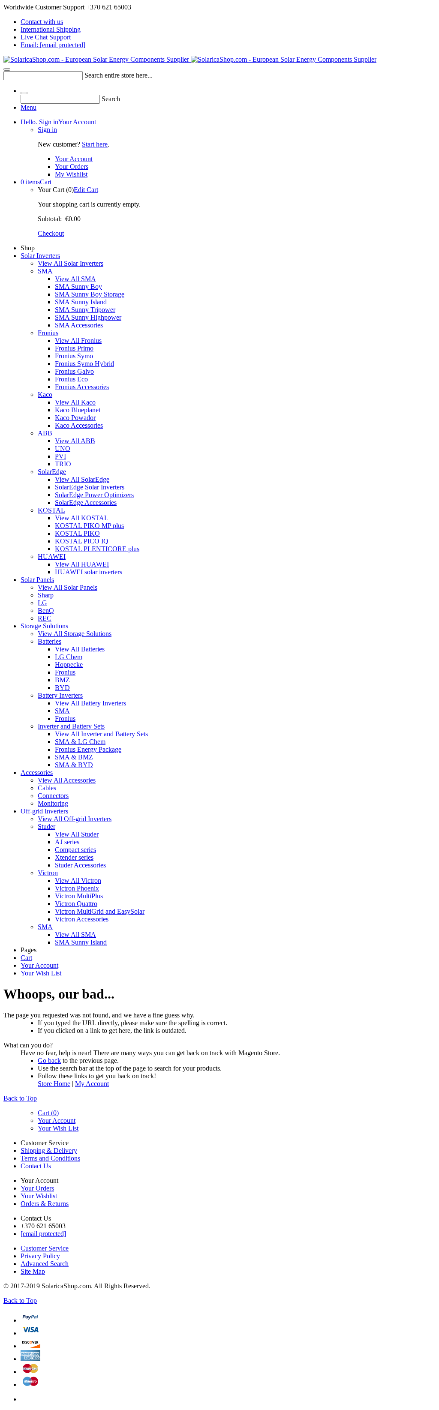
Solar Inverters (40, 255)
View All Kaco (75, 402)
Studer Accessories (80, 865)
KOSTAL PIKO (77, 533)
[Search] (6, 69)
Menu (28, 107)
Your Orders (71, 166)
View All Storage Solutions (74, 633)
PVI (60, 456)
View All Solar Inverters (70, 263)
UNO (62, 448)
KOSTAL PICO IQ (81, 541)
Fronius (48, 332)
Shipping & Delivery (49, 1150)
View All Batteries (80, 649)
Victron (48, 872)
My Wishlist (71, 174)
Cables (47, 788)
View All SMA (75, 278)
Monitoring (53, 803)
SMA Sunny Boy (78, 286)
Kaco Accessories (79, 425)
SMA (45, 271)
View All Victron (78, 880)
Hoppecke (69, 664)
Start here (95, 144)
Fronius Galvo (74, 371)
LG (42, 602)
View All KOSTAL (81, 518)
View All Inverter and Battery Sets (101, 734)
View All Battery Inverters (90, 703)
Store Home (54, 1083)
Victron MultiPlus (79, 896)
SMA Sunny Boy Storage (89, 294)
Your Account (58, 122)
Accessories (37, 772)
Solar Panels (37, 579)
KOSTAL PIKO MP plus (89, 525)
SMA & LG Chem (80, 741)
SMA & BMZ (74, 757)
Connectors (53, 795)
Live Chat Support (46, 37)
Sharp (46, 595)
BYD (62, 687)
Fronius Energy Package (88, 749)
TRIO (63, 464)
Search (111, 98)
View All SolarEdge (82, 479)
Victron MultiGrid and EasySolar (99, 911)
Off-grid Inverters (44, 811)
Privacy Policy (40, 1256)
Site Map (33, 1271)
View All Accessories (67, 780)
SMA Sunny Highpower (88, 317)
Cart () (48, 1112)
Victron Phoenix (77, 888)
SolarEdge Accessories (86, 502)
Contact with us (42, 21)
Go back (49, 1060)
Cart (36, 182)
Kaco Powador (75, 417)
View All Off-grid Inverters (74, 818)
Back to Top (20, 1098)
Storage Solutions (44, 626)
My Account (92, 1083)
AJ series (67, 842)
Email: (53, 44)
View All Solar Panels (67, 587)
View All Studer (77, 834)
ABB (45, 433)
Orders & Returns (45, 1203)
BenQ (46, 610)
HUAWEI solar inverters (88, 572)
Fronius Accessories (82, 386)
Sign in (47, 129)
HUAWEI (52, 556)
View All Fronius (78, 340)
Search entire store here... (118, 75)
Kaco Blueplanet (77, 410)
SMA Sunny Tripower (85, 309)
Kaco (45, 394)
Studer (46, 826)
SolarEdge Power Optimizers (94, 494)
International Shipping (51, 29)
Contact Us (36, 1166)
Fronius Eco (71, 379)
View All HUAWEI (82, 564)
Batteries (49, 641)
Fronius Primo (74, 348)
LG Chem (68, 656)
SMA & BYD (74, 764)
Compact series (75, 849)
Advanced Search (45, 1263)
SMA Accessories (79, 325)
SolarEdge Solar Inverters (89, 487)
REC (44, 618)
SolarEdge (52, 471)
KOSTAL (51, 510)
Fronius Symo (74, 356)
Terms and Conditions (50, 1158)
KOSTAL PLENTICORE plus (97, 548)
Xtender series (74, 857)
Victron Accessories (81, 919)
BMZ (62, 680)
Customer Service (45, 1248)
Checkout (51, 233)
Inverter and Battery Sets (71, 726)
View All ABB (75, 440)
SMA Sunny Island (81, 302)
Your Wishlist (39, 1196)
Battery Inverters (60, 695)
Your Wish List (41, 973)
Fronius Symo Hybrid (84, 363)
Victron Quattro (76, 903)
